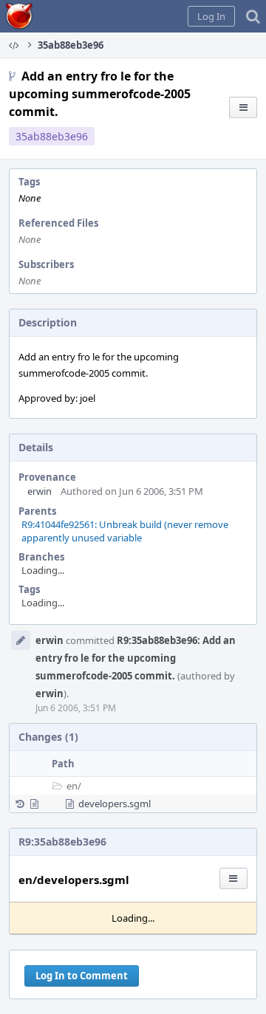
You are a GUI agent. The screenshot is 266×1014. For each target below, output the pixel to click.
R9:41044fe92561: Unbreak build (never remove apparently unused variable (124, 531)
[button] (211, 16)
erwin (39, 491)
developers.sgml (114, 803)
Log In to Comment (81, 975)
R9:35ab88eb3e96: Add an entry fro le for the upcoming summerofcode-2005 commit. (135, 658)
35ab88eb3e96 (52, 136)
